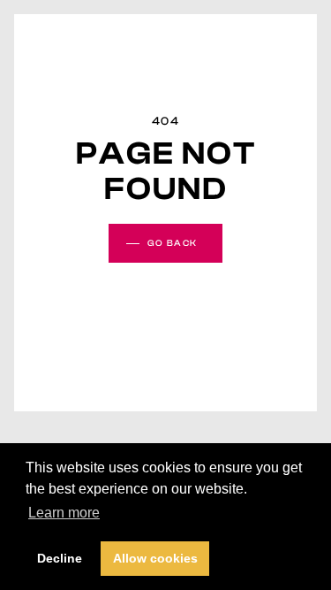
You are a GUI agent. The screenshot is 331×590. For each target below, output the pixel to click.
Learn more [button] (64, 512)
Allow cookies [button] (155, 558)
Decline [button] (59, 558)
